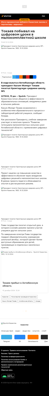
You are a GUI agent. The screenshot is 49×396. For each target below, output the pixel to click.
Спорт (44, 331)
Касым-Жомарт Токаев (9, 301)
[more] (45, 290)
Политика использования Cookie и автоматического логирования (14, 361)
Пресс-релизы (13, 353)
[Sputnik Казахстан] (7, 17)
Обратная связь (7, 370)
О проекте (5, 350)
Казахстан (5, 297)
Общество (26, 331)
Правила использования (19, 350)
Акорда (9, 73)
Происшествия (7, 331)
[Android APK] (8, 376)
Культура (36, 331)
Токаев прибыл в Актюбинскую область (20, 284)
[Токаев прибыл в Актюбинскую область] (24, 265)
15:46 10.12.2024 (7, 42)
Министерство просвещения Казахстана (23, 297)
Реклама (4, 353)
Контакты (31, 350)
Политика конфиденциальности (13, 357)
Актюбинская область (26, 301)
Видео (17, 331)
